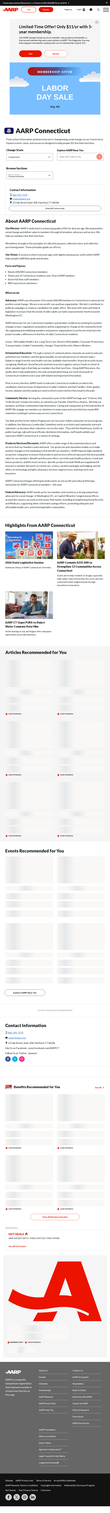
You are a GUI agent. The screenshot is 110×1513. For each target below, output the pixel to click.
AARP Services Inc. (81, 1423)
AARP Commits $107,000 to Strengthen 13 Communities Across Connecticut (79, 566)
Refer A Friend (79, 1390)
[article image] (29, 558)
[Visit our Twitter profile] (15, 1059)
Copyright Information (51, 1485)
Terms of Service (43, 1480)
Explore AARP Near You (70, 150)
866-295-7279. (16, 1032)
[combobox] (80, 157)
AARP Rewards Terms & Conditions (21, 1485)
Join (30, 53)
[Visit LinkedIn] (33, 1497)
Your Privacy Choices (28, 1490)
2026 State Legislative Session (24, 562)
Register (68, 9)
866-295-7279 (20, 195)
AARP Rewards (46, 1396)
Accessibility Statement (65, 1480)
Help (91, 9)
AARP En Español (80, 1377)
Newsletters (78, 1383)
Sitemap (9, 1480)
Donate (42, 1377)
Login (79, 9)
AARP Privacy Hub (24, 1480)
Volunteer (43, 1383)
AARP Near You (46, 1410)
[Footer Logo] (20, 1372)
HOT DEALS (16, 1234)
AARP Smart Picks (47, 1403)
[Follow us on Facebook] (8, 1059)
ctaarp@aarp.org (21, 198)
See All (98, 1087)
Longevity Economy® (49, 1462)
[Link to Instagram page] (22, 1059)
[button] (98, 9)
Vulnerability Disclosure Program (79, 1485)
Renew (56, 53)
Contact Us (77, 1370)
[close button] (97, 22)
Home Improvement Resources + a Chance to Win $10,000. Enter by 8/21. (35, 3)
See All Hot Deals (17, 1246)
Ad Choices (10, 1490)
